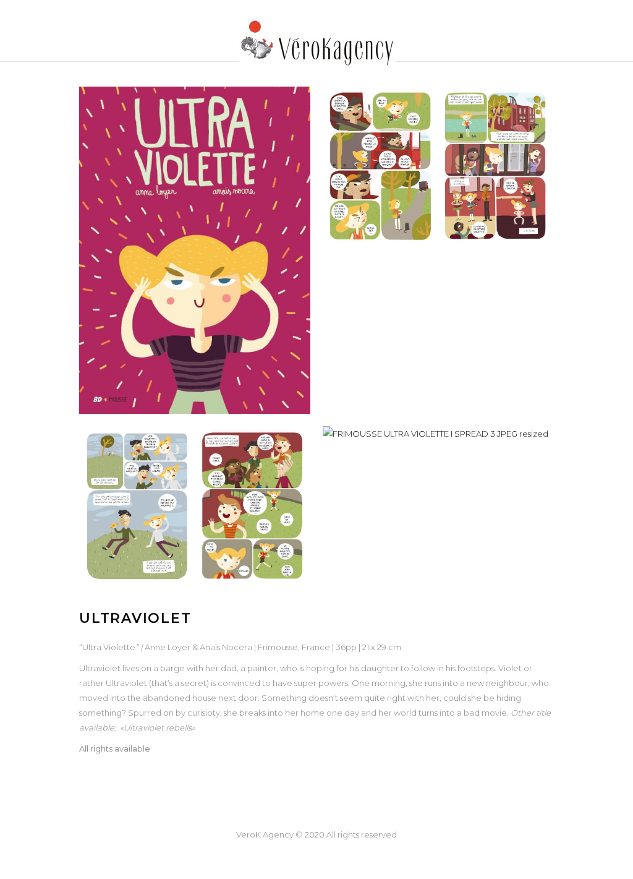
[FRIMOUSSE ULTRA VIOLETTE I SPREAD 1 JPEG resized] (438, 166)
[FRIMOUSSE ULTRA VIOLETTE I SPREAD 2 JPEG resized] (194, 506)
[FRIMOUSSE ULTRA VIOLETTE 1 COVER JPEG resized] (194, 250)
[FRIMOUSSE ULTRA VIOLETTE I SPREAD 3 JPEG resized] (438, 433)
